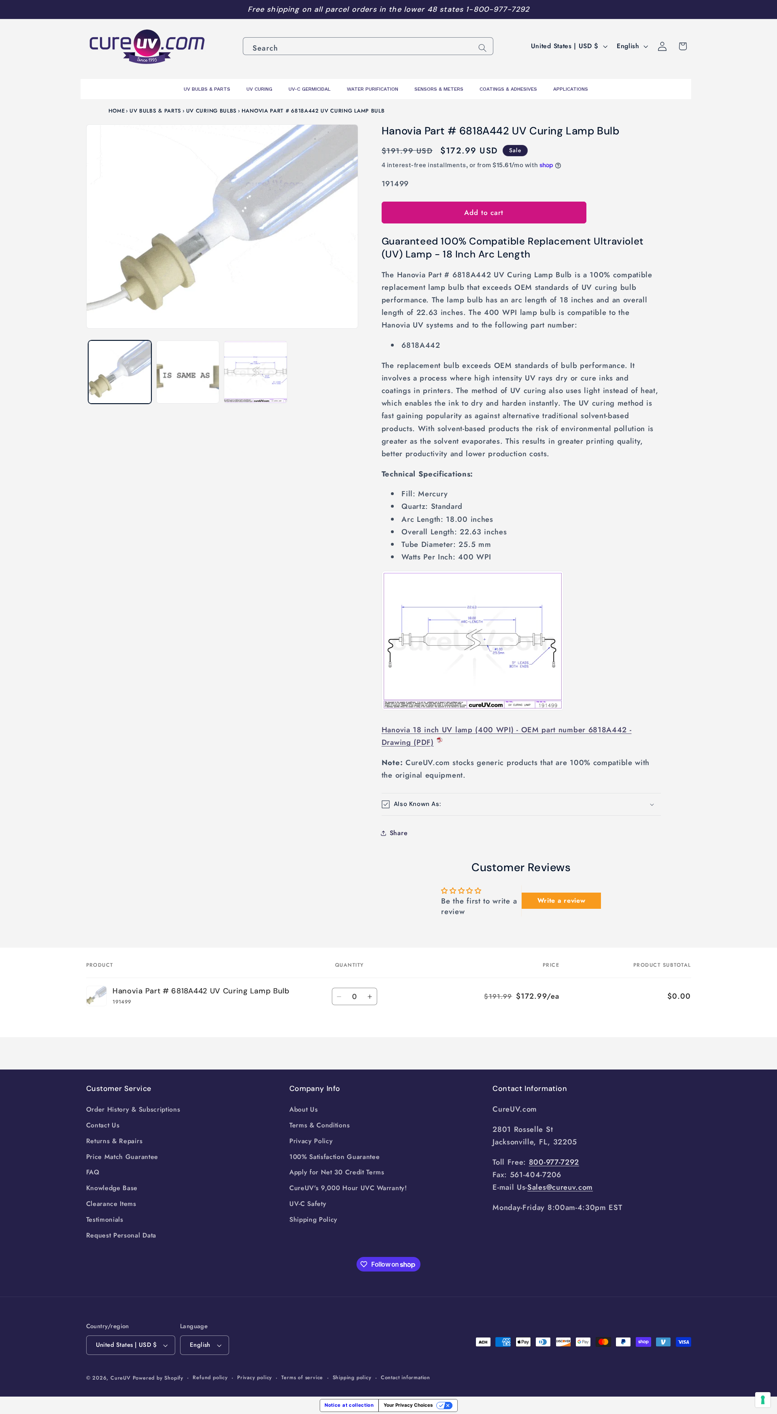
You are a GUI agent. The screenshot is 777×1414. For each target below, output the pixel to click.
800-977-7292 (554, 1162)
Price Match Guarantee (122, 1156)
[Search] (482, 48)
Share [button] (399, 833)
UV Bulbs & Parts (155, 111)
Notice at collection (349, 1405)
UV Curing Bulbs (211, 111)
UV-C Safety (308, 1203)
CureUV (120, 1378)
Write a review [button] (561, 900)
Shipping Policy (313, 1219)
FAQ (93, 1172)
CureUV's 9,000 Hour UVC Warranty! (348, 1188)
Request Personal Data (121, 1235)
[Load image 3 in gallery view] (255, 372)
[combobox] (368, 46)
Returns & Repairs (114, 1141)
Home (116, 111)
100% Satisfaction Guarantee (334, 1156)
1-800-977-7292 (497, 9)
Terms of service (302, 1377)
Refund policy (210, 1377)
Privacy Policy (311, 1141)
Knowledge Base (112, 1188)
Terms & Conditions (319, 1125)
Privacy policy (254, 1377)
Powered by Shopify (158, 1378)
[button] (521, 804)
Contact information (405, 1377)
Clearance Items (111, 1203)
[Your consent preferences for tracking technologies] (763, 1400)
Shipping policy (352, 1377)
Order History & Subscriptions (133, 1109)
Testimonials (104, 1219)
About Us (303, 1109)
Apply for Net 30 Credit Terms (336, 1172)
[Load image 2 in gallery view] (187, 372)
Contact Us (103, 1125)
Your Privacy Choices (408, 1405)
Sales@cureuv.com (560, 1187)
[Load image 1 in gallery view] (119, 372)
